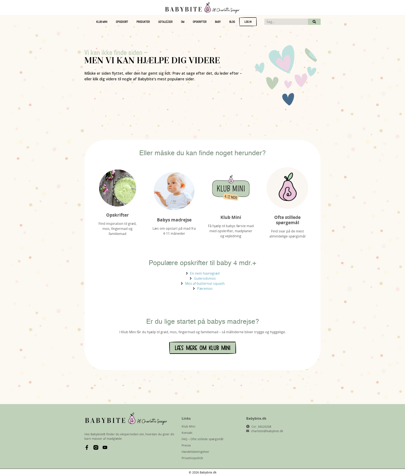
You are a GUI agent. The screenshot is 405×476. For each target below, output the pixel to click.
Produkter (143, 22)
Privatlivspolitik (192, 458)
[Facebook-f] (86, 447)
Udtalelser (165, 22)
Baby (218, 22)
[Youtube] (105, 447)
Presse (186, 445)
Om (182, 22)
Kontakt (187, 433)
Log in (248, 22)
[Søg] (314, 22)
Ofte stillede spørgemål (287, 220)
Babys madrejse (174, 220)
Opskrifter (200, 22)
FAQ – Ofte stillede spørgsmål (202, 439)
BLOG (232, 22)
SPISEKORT (122, 22)
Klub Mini (101, 22)
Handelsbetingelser (195, 452)
